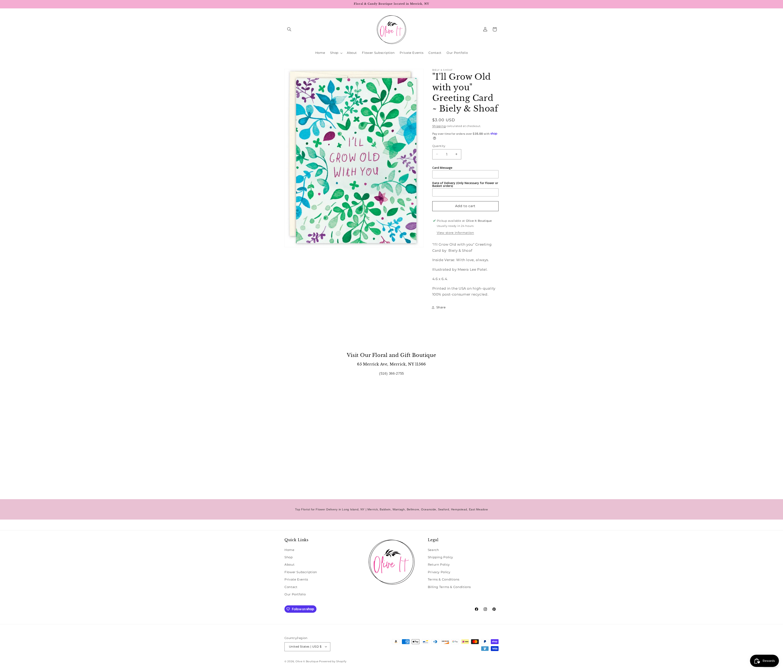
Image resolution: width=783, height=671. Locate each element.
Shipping (439, 125)
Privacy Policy (439, 572)
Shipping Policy (440, 557)
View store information (455, 232)
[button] (289, 29)
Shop (288, 557)
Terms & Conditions (443, 579)
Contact (290, 587)
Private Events (296, 579)
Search (433, 550)
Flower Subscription (300, 572)
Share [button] (441, 307)
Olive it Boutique (307, 661)
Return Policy (439, 564)
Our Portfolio (295, 594)
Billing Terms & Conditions (449, 587)
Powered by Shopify (332, 661)
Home (289, 550)
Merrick (372, 509)
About (289, 564)
